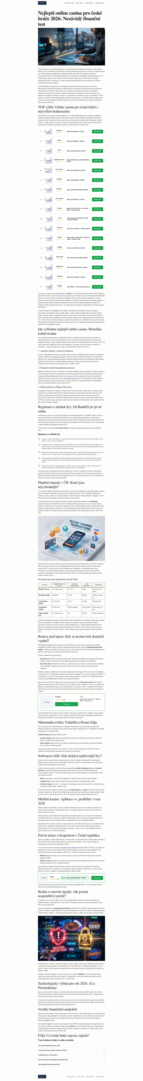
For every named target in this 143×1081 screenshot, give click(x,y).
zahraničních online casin (72, 378)
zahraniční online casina (67, 847)
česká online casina (58, 357)
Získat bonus (97, 131)
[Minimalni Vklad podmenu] (104, 1076)
